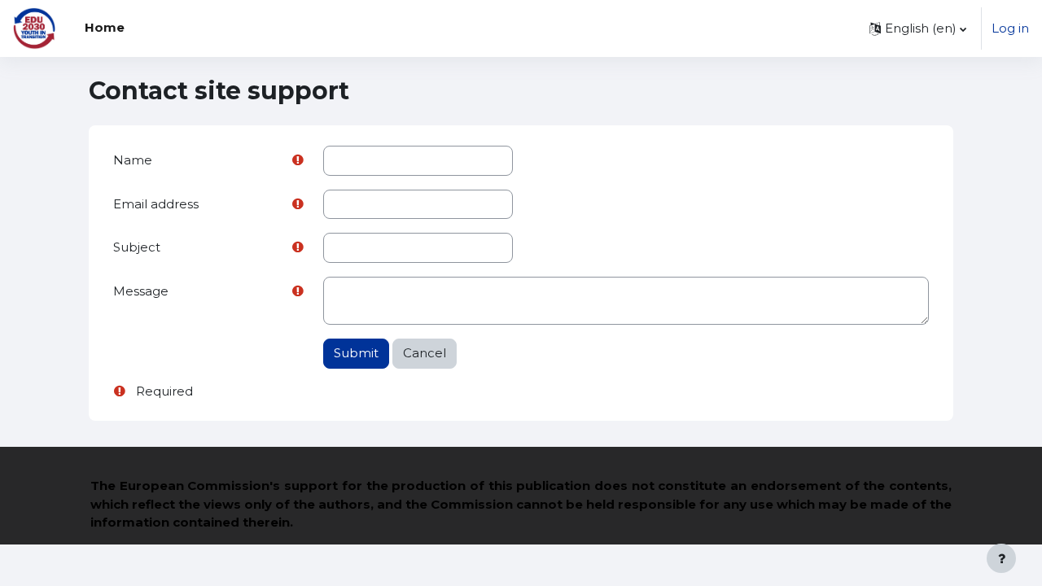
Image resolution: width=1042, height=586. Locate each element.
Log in (1010, 28)
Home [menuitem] (105, 27)
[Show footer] (1001, 558)
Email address (156, 204)
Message (141, 291)
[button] (918, 28)
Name (132, 160)
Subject (136, 247)
